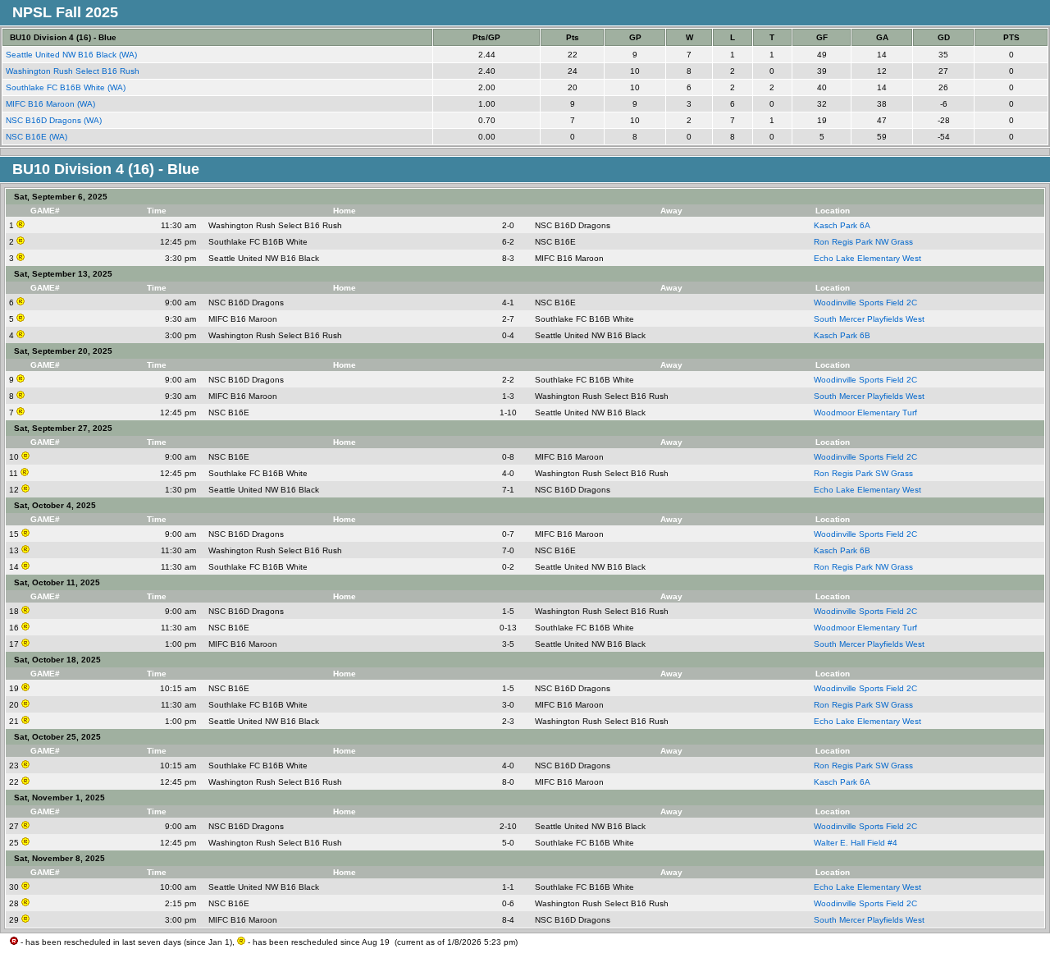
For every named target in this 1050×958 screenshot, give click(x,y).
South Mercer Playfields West (869, 318)
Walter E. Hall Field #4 (855, 842)
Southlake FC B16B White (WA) (67, 87)
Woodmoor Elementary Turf (865, 412)
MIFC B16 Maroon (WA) (52, 103)
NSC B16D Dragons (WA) (55, 120)
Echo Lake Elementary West (867, 258)
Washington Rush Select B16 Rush (74, 71)
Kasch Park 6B (842, 335)
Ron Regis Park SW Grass (863, 473)
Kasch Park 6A (842, 225)
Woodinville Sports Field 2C (865, 302)
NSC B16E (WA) (38, 136)
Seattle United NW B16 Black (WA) (72, 54)
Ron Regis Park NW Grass (863, 241)
